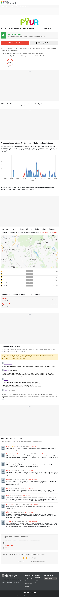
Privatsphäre (28, 583)
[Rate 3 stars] (29, 558)
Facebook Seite (9, 545)
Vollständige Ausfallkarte (45, 43)
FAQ (26, 581)
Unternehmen (9, 6)
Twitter (37, 580)
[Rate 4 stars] (32, 558)
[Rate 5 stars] (35, 558)
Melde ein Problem (15, 43)
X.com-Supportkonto (10, 543)
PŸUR (16, 6)
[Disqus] (29, 380)
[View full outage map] (29, 251)
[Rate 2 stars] (26, 558)
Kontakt (27, 586)
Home (2, 6)
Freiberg (54, 232)
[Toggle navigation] (57, 2)
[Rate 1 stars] (23, 558)
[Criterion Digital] (29, 592)
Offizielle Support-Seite (11, 548)
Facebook (37, 583)
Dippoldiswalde (44, 232)
